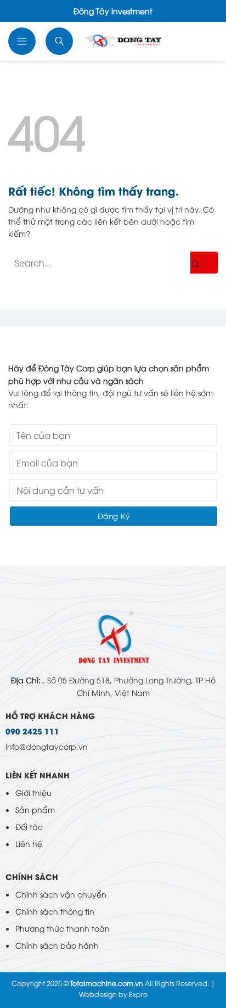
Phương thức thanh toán (62, 928)
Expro (138, 994)
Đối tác (29, 826)
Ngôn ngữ (204, 41)
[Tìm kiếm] (60, 41)
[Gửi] (204, 263)
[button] (23, 41)
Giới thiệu (33, 792)
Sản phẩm (35, 809)
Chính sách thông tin (54, 911)
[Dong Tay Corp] (133, 41)
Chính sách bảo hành (57, 945)
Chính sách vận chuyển (60, 894)
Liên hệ (28, 843)
